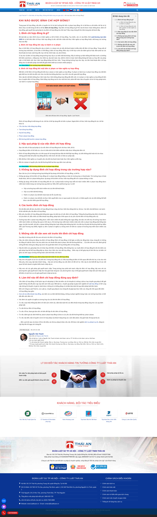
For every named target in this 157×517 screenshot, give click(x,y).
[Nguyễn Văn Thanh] (23, 337)
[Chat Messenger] (3, 506)
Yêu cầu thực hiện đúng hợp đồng (30, 126)
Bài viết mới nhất (35, 329)
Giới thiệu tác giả (24, 329)
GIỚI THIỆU (29, 10)
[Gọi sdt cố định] (3, 512)
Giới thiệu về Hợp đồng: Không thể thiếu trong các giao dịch (46, 15)
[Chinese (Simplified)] (81, 10)
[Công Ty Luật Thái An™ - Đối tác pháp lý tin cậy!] (29, 4)
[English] (67, 10)
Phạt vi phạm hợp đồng (26, 136)
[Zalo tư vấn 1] (3, 500)
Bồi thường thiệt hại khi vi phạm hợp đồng (32, 139)
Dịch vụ (37, 10)
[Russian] (71, 10)
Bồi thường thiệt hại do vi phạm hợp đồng (44, 166)
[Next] (138, 421)
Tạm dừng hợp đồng (25, 129)
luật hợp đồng (93, 284)
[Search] (137, 10)
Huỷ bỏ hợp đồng (24, 132)
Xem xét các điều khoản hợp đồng (30, 294)
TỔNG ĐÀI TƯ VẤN (132, 4)
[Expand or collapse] (136, 16)
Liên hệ (58, 10)
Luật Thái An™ (23, 15)
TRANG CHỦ (21, 10)
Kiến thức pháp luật (48, 10)
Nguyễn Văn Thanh (36, 334)
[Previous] (18, 421)
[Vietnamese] (64, 10)
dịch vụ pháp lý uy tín (91, 322)
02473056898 (13, 513)
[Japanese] (78, 10)
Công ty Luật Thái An (42, 336)
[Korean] (74, 10)
